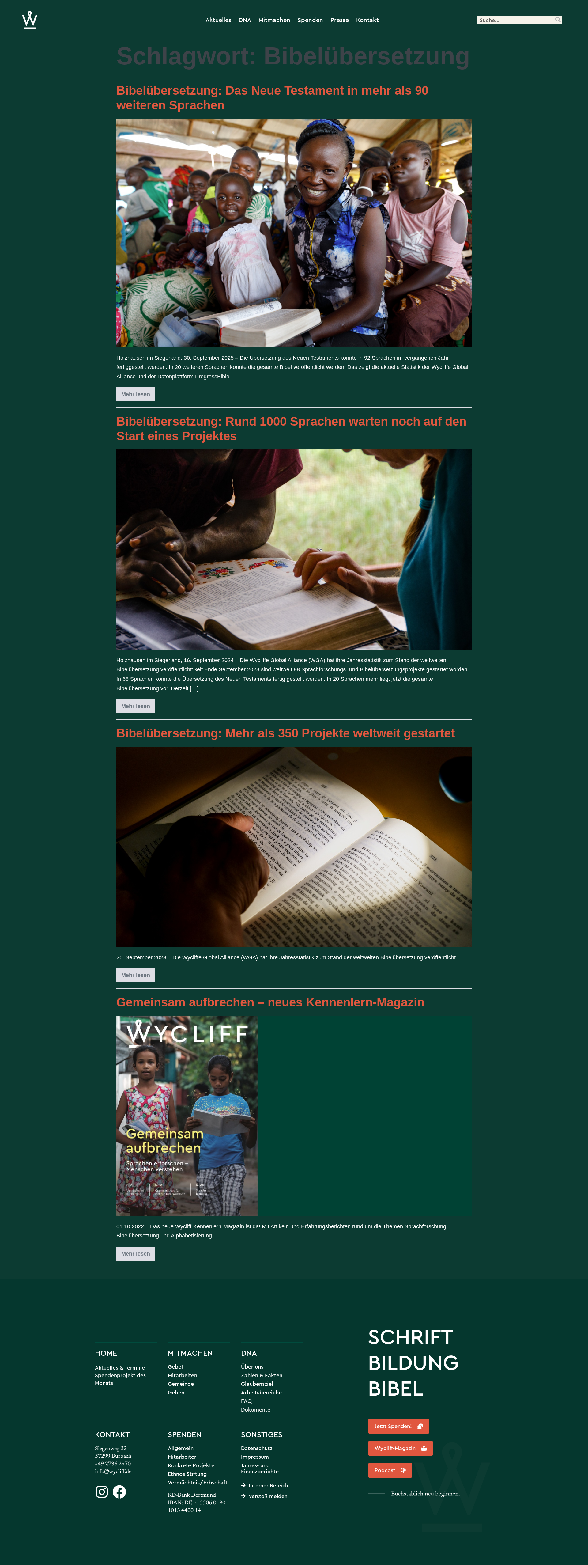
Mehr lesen (138, 392)
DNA (245, 20)
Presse (339, 20)
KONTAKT (112, 1434)
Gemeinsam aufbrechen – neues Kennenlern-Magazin (270, 1002)
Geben (176, 1392)
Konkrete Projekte (191, 1465)
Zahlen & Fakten (261, 1375)
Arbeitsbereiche (261, 1392)
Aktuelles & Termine (120, 1367)
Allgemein (181, 1448)
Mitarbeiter (182, 1457)
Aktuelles (218, 20)
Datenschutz (256, 1448)
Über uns (252, 1367)
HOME (106, 1353)
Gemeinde (181, 1384)
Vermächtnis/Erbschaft (198, 1483)
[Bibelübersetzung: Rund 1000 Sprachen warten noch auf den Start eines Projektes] (294, 549)
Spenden (310, 20)
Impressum (255, 1457)
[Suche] (558, 20)
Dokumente (255, 1410)
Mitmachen (274, 20)
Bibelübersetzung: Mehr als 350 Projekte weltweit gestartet (285, 733)
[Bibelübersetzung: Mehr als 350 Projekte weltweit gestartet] (294, 847)
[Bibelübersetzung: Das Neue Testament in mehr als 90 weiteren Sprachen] (294, 233)
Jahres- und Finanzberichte (260, 1468)
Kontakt (367, 20)
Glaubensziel (257, 1384)
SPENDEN (185, 1434)
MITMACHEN (190, 1353)
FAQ (246, 1401)
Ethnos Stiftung (187, 1474)
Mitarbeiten (182, 1375)
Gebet (175, 1367)
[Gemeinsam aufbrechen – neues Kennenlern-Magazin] (294, 1116)
